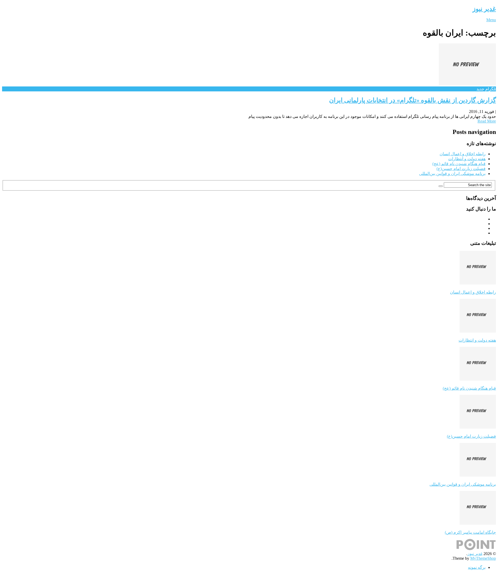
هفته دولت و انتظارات (467, 159)
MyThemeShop (483, 558)
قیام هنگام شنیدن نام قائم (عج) (459, 163)
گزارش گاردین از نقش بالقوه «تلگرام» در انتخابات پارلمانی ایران (412, 100)
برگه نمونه (477, 567)
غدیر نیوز (484, 8)
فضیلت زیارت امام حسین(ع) (461, 168)
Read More (487, 121)
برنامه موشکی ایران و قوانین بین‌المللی (452, 173)
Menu (491, 20)
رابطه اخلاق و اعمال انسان (463, 154)
